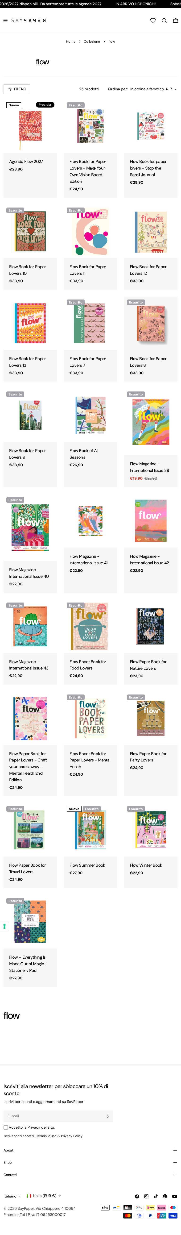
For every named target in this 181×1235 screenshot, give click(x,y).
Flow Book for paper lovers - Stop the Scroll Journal (148, 168)
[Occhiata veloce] (50, 110)
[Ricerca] (164, 20)
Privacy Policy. (72, 1136)
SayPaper (26, 1208)
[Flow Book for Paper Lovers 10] (30, 231)
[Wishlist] (153, 20)
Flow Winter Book (146, 865)
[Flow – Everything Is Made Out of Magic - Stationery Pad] (30, 921)
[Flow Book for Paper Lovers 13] (30, 323)
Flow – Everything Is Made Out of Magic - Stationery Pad (28, 963)
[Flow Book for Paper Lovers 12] (150, 231)
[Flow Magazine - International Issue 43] (30, 626)
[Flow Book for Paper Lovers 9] (30, 415)
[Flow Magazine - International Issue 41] (90, 521)
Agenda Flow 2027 (26, 161)
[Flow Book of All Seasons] (90, 415)
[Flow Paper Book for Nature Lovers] (150, 626)
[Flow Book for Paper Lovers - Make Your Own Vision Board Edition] (90, 126)
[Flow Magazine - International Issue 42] (150, 521)
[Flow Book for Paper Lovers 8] (150, 323)
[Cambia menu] (5, 20)
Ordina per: (118, 89)
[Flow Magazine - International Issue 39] (150, 422)
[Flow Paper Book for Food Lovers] (90, 626)
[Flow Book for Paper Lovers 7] (90, 323)
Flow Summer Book (87, 865)
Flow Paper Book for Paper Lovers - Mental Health (90, 760)
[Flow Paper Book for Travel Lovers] (30, 830)
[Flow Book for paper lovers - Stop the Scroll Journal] (150, 126)
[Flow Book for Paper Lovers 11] (90, 231)
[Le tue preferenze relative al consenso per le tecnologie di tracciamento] (4, 926)
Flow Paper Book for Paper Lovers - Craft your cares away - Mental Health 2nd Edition (28, 767)
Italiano (10, 1196)
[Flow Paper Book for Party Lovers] (150, 718)
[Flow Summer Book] (90, 830)
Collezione (92, 41)
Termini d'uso (46, 1136)
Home (70, 41)
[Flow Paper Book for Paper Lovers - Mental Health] (90, 718)
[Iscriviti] (108, 1116)
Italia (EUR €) (44, 1195)
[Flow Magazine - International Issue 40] (30, 527)
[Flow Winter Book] (150, 830)
